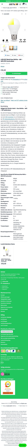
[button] (2, 4)
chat (11, 7)
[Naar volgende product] (25, 14)
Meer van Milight (5, 100)
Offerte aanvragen (5, 297)
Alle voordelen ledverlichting (8, 338)
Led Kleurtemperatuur (6, 323)
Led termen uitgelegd (6, 317)
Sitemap (3, 311)
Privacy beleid (4, 309)
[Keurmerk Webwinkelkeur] (5, 375)
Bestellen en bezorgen (6, 301)
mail (8, 7)
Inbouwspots (4, 344)
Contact (3, 295)
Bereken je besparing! (6, 331)
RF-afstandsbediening (9, 119)
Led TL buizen (4, 325)
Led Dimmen (4, 319)
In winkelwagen (16, 73)
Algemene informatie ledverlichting (9, 336)
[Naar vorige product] (22, 14)
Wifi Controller (9, 117)
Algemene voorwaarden (6, 307)
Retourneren (4, 305)
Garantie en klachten (6, 303)
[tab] (14, 106)
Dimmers (3, 342)
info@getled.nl (16, 79)
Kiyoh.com (24, 403)
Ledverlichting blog (5, 340)
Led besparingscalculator (7, 334)
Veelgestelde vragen (6, 299)
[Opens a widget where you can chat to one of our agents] (23, 445)
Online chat (5, 281)
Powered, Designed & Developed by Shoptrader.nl (14, 445)
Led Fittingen (4, 321)
